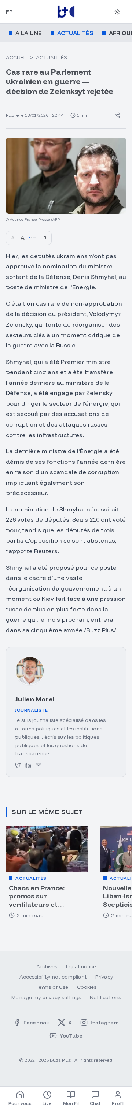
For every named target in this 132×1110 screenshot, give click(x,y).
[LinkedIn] (28, 765)
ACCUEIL (16, 57)
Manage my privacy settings (46, 997)
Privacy (104, 976)
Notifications (105, 997)
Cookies (86, 987)
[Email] (38, 765)
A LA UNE (28, 33)
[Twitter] (18, 765)
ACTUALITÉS (75, 33)
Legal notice (81, 966)
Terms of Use (52, 987)
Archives (46, 966)
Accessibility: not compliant (53, 976)
